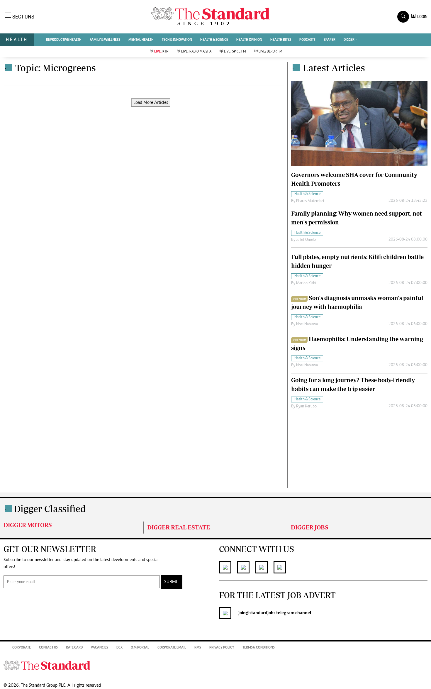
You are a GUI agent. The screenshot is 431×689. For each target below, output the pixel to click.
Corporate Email (171, 647)
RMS (197, 647)
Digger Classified (50, 508)
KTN (161, 51)
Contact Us (48, 647)
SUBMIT (171, 582)
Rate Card (74, 647)
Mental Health (141, 40)
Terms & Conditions (258, 647)
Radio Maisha (196, 51)
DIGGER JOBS (309, 527)
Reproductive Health (64, 40)
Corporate (21, 647)
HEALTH (17, 39)
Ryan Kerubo (306, 406)
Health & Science (214, 40)
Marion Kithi (306, 283)
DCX (119, 647)
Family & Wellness (105, 40)
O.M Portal (140, 647)
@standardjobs (260, 613)
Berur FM (270, 51)
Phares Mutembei (310, 201)
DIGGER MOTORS (28, 525)
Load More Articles (150, 102)
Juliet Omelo (306, 240)
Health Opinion (249, 40)
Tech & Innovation (177, 40)
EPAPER (329, 40)
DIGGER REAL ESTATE (178, 527)
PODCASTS (307, 40)
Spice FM (235, 51)
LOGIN (421, 16)
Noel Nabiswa (307, 324)
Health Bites (280, 40)
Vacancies (99, 647)
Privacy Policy (221, 647)
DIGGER (349, 40)
